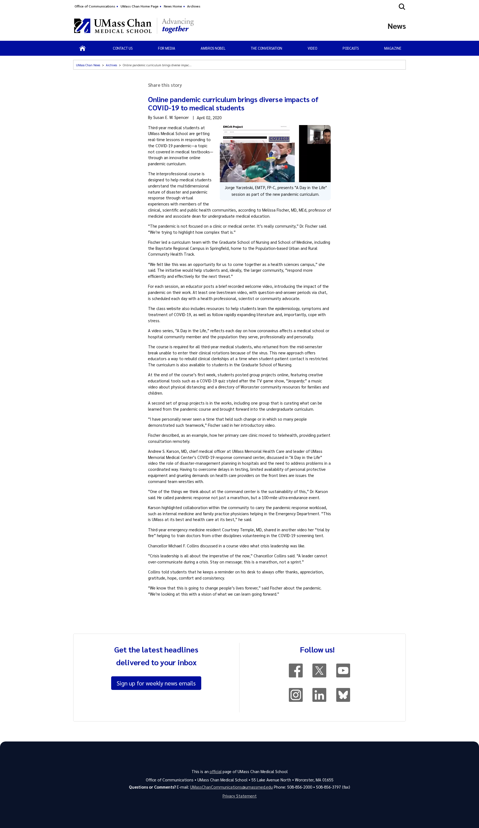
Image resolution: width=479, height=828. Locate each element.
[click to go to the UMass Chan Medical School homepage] (112, 26)
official (216, 771)
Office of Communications (95, 6)
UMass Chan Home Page (140, 6)
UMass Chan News (88, 65)
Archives (193, 6)
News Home (173, 6)
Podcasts (351, 48)
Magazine (392, 48)
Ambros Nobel (213, 48)
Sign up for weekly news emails (156, 683)
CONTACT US (123, 48)
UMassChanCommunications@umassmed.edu (231, 786)
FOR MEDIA (166, 48)
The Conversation (266, 48)
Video (312, 48)
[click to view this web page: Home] (82, 48)
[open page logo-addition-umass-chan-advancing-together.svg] (178, 25)
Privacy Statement (240, 795)
